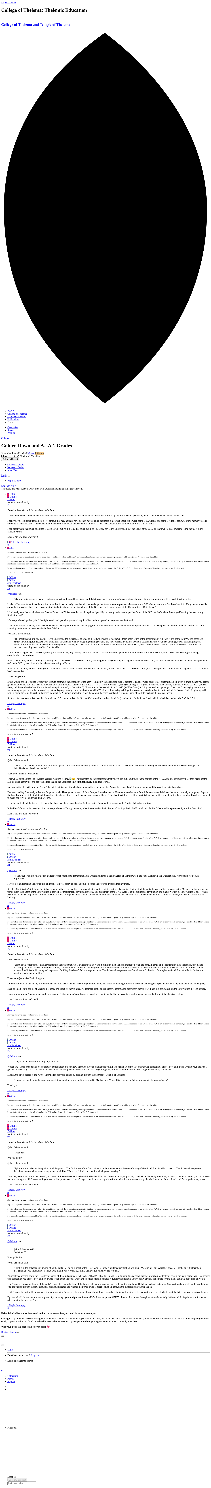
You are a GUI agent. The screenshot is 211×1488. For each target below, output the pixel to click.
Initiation (39, 453)
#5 (8, 949)
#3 (8, 749)
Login (13, 1332)
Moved (31, 453)
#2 (8, 588)
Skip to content (8, 2)
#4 (8, 865)
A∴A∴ (10, 411)
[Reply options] (9, 476)
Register (5, 1332)
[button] (5, 438)
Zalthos (11, 499)
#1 (8, 505)
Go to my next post (17, 1480)
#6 (8, 1051)
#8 (8, 1236)
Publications (13, 419)
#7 (8, 1137)
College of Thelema (17, 413)
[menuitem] (15, 464)
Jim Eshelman (14, 583)
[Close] (17, 1332)
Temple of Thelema (16, 416)
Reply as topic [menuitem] (14, 480)
